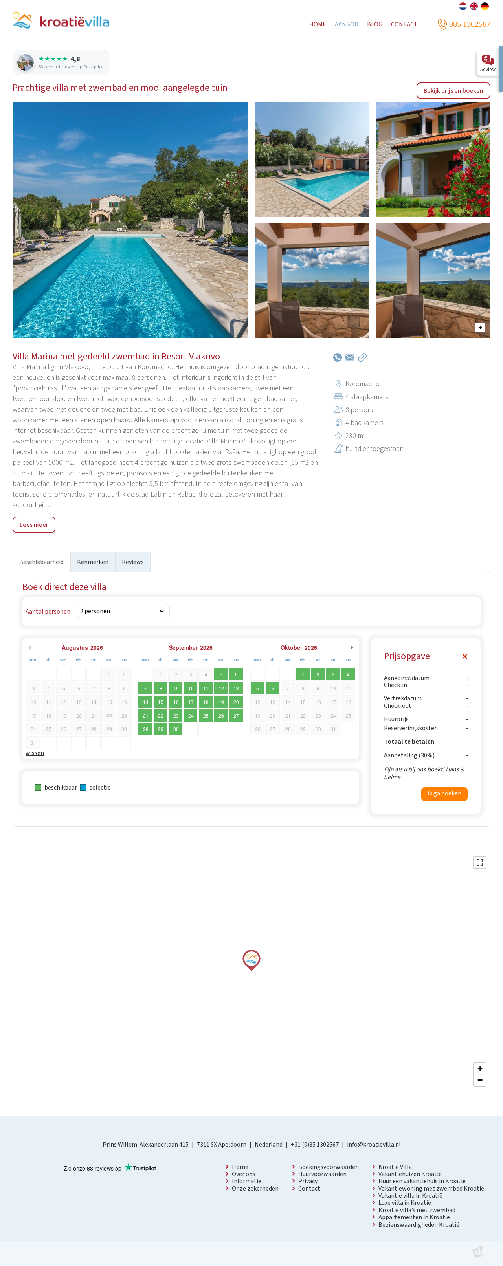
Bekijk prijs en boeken (453, 90)
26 (221, 715)
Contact (309, 1188)
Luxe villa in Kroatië (404, 1202)
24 (191, 715)
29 (160, 729)
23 (176, 715)
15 (160, 701)
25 (206, 715)
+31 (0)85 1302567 (315, 1144)
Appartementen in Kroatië (414, 1217)
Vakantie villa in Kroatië (410, 1195)
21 (146, 715)
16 (176, 701)
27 (236, 715)
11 (206, 688)
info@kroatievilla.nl (374, 1144)
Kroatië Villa (395, 1167)
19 (221, 701)
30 (176, 729)
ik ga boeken (444, 793)
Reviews (133, 562)
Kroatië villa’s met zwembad (416, 1210)
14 (146, 701)
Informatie (246, 1181)
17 (191, 701)
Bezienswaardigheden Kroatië (418, 1224)
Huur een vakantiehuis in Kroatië (422, 1181)
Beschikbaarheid (41, 562)
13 (236, 688)
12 (221, 688)
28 (146, 729)
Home (240, 1167)
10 (191, 688)
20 (236, 701)
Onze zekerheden (255, 1188)
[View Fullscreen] (480, 862)
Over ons (243, 1174)
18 (206, 701)
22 (160, 715)
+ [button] (480, 1068)
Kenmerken (92, 562)
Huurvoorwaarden (322, 1174)
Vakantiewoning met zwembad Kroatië (431, 1188)
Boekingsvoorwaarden (328, 1167)
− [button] (480, 1080)
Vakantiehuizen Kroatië (410, 1174)
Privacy (308, 1181)
